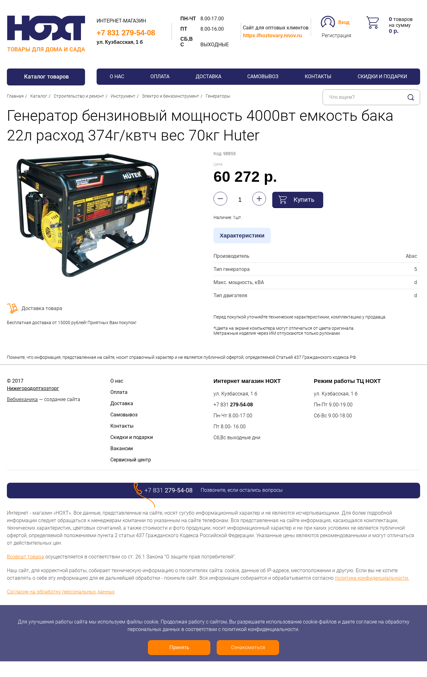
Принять (179, 647)
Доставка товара (42, 308)
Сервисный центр (130, 460)
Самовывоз (263, 76)
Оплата (159, 76)
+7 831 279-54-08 (126, 32)
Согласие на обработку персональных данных (61, 592)
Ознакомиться (248, 647)
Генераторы (218, 96)
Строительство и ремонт (79, 96)
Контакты (318, 76)
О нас (117, 76)
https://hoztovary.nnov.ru (272, 35)
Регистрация (336, 35)
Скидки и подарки (382, 76)
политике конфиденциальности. (372, 578)
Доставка (208, 76)
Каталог (38, 96)
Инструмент (123, 96)
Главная (15, 96)
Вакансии (121, 448)
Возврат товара (25, 557)
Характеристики (242, 235)
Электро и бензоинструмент (170, 96)
